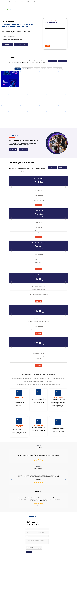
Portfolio (22, 7)
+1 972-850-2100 (66, 9)
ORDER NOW (38, 204)
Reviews (18, 12)
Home (18, 7)
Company (50, 7)
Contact (55, 7)
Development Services (30, 7)
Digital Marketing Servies (41, 7)
